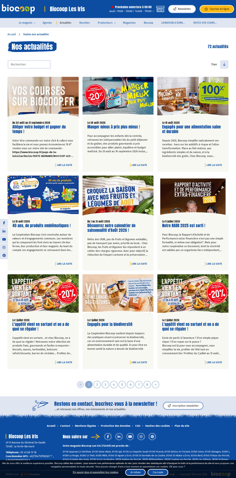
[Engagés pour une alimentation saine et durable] (192, 97)
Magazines (129, 22)
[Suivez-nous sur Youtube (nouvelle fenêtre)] (4, 239)
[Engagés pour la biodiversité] (118, 295)
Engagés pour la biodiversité (109, 324)
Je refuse (135, 472)
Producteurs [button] (105, 22)
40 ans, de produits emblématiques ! (41, 225)
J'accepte (158, 472)
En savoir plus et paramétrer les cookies (95, 472)
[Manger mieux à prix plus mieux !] (118, 97)
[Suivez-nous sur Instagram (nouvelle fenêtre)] (4, 247)
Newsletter (184, 8)
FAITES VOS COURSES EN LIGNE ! (207, 22)
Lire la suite (65, 165)
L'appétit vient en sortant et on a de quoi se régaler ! (40, 326)
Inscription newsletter (185, 405)
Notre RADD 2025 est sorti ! (183, 225)
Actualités (65, 22)
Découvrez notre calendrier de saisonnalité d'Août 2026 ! (111, 228)
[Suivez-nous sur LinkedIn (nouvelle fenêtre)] (4, 231)
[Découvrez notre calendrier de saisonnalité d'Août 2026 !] (118, 196)
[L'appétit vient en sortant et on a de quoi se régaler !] (43, 295)
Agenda (47, 22)
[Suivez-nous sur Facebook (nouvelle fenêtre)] (4, 223)
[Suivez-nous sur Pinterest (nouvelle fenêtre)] (4, 255)
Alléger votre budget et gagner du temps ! (39, 129)
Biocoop (148, 22)
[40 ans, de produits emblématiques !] (43, 196)
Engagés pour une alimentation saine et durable (191, 129)
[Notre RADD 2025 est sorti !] (192, 196)
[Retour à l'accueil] (18, 9)
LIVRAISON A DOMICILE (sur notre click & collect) (175, 22)
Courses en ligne (219, 8)
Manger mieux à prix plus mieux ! (113, 127)
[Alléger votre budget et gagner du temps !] (43, 97)
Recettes (84, 22)
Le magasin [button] (25, 22)
